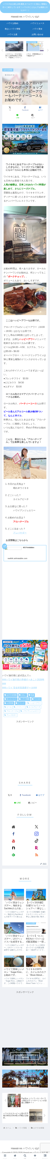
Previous (2, 50)
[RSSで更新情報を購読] (36, 855)
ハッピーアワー (35, 703)
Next (48, 50)
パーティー (20, 707)
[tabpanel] (14, 50)
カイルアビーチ (34, 707)
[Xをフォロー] (36, 827)
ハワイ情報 (25, 699)
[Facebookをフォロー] (13, 834)
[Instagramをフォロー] (36, 834)
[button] (32, 116)
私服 (32, 695)
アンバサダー (20, 533)
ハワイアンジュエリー (31, 711)
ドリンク (21, 703)
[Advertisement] (25, 749)
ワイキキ (37, 699)
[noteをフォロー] (13, 848)
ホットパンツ (12, 699)
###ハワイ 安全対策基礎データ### (19, 687)
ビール (9, 707)
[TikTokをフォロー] (36, 841)
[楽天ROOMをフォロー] (36, 848)
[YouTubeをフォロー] (13, 841)
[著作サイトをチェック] (13, 827)
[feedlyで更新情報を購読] (13, 855)
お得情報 (10, 703)
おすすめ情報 (12, 695)
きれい (23, 695)
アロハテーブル (12, 711)
